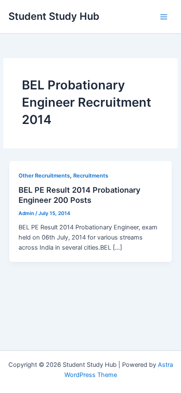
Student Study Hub (53, 16)
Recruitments (90, 175)
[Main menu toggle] (164, 17)
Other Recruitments (44, 175)
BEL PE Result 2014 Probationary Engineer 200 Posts (80, 195)
